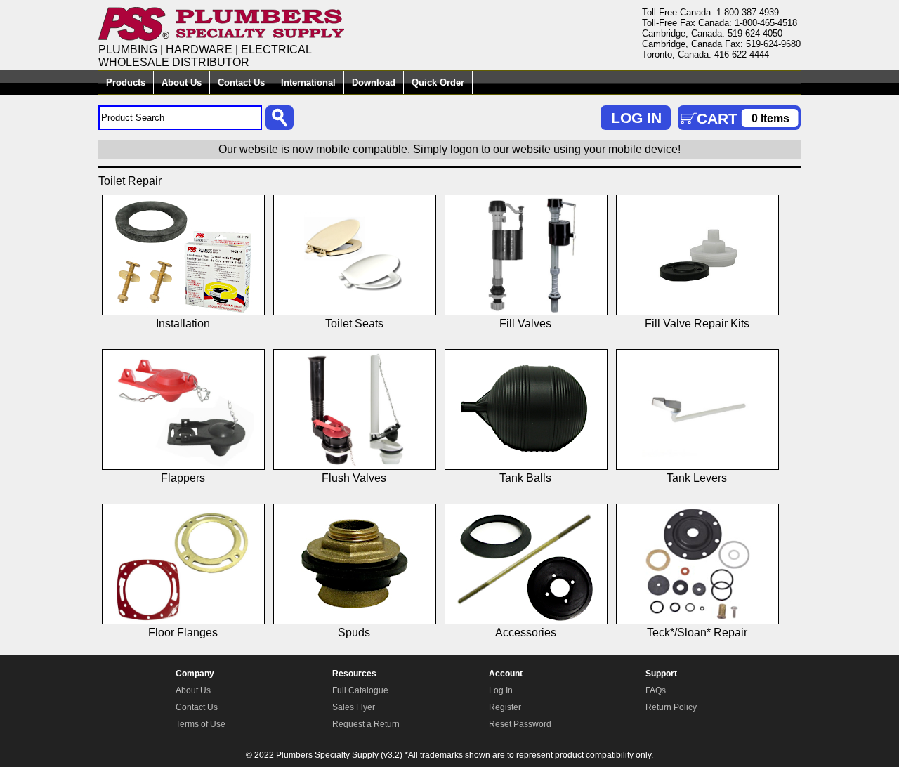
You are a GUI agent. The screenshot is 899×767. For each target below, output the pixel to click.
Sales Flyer (353, 707)
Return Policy (671, 707)
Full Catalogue (360, 690)
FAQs (655, 690)
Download (373, 82)
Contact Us (241, 82)
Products (125, 82)
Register (505, 707)
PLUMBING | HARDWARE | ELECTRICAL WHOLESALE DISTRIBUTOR (205, 56)
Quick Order (438, 82)
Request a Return (366, 724)
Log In (501, 690)
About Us (182, 82)
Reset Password (520, 724)
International (308, 82)
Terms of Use (200, 724)
